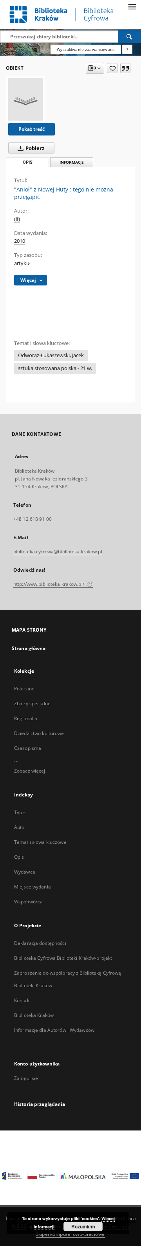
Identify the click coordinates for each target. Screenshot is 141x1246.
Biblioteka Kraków (34, 1015)
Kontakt (22, 1000)
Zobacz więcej (29, 770)
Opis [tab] (28, 162)
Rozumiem (83, 1226)
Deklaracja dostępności (40, 943)
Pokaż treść (31, 129)
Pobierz (34, 148)
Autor (20, 827)
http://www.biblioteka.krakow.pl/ (49, 584)
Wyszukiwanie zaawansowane (86, 49)
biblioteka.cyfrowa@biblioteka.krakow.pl (57, 551)
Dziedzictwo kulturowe (39, 733)
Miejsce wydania (32, 886)
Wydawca (24, 872)
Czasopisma (27, 748)
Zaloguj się (26, 1078)
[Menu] (132, 6)
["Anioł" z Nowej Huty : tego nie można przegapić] (25, 99)
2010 (19, 241)
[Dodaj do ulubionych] (112, 68)
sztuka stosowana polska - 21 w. (55, 368)
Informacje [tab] (72, 162)
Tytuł (19, 812)
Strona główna (29, 648)
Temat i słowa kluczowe (40, 842)
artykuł (22, 263)
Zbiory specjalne (32, 703)
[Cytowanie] (125, 68)
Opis (19, 857)
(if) (17, 219)
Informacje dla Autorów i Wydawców (54, 1030)
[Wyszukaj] (129, 36)
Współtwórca (28, 901)
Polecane (24, 688)
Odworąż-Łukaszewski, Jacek (51, 355)
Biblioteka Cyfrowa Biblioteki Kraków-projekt (63, 958)
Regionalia (25, 718)
